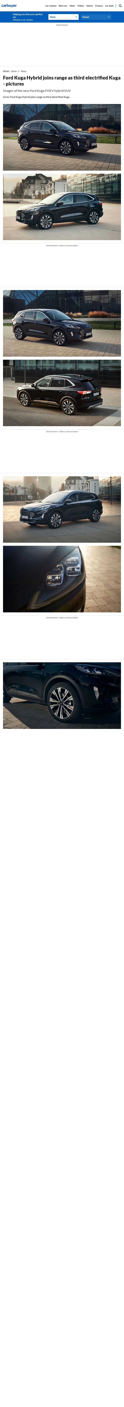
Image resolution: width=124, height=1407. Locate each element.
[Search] (120, 6)
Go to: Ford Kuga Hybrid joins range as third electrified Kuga (36, 97)
